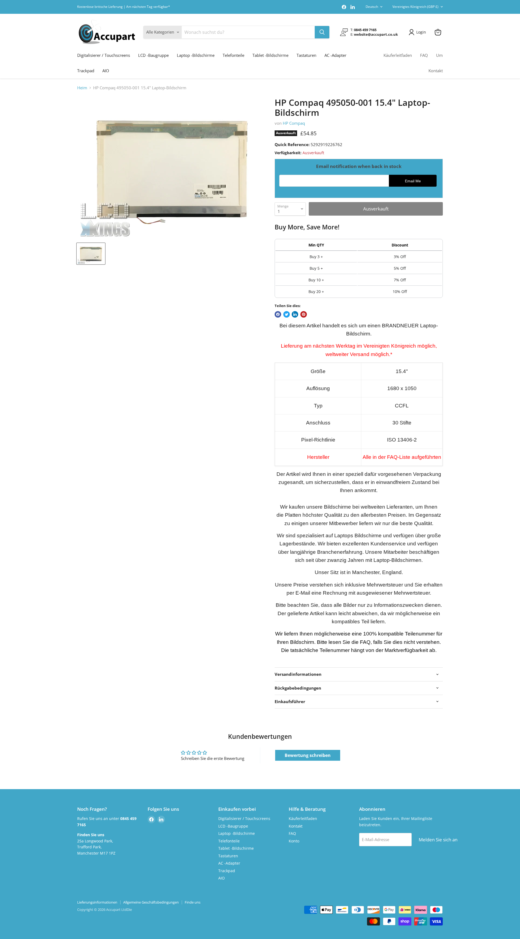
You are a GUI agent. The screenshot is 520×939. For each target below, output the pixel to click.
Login (421, 32)
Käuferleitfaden (398, 55)
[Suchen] (322, 32)
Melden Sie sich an (438, 839)
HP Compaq (294, 123)
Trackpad (85, 70)
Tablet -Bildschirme (270, 55)
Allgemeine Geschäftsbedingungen (151, 902)
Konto (294, 841)
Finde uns (192, 902)
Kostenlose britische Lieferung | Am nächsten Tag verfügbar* (123, 7)
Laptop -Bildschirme (195, 55)
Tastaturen (306, 55)
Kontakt (435, 70)
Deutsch (372, 6)
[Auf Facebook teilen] (278, 314)
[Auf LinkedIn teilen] (295, 314)
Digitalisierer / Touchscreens (103, 55)
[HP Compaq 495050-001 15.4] (91, 253)
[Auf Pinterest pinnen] (303, 314)
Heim (82, 87)
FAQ (424, 55)
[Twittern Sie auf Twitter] (286, 314)
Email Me (413, 181)
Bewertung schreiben (308, 755)
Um (439, 55)
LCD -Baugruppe (153, 55)
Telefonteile (233, 55)
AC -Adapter (335, 55)
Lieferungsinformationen (97, 902)
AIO (105, 70)
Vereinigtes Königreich (415, 6)
